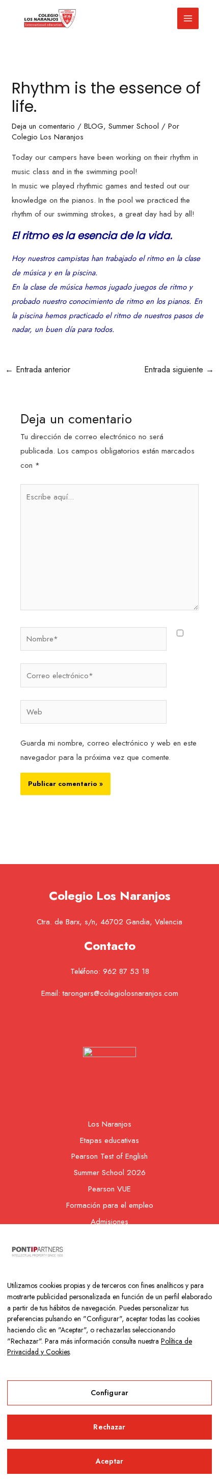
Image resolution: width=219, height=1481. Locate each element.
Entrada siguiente (179, 369)
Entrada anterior (37, 369)
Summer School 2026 (110, 1172)
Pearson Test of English (109, 1156)
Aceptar (110, 1461)
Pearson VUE (109, 1189)
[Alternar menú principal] (188, 19)
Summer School (133, 126)
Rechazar (109, 1427)
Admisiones (109, 1221)
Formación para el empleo (109, 1205)
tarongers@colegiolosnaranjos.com (120, 993)
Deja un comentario (43, 126)
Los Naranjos (109, 1124)
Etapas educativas (109, 1140)
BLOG (93, 126)
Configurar (109, 1393)
